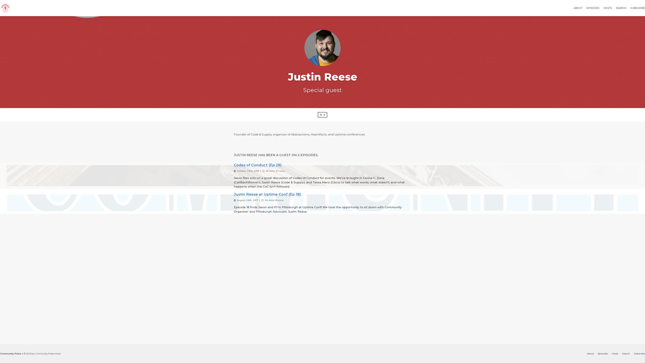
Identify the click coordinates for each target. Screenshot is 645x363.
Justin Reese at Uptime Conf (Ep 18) (267, 194)
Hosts (608, 8)
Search (621, 8)
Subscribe (637, 8)
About (578, 8)
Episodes (592, 8)
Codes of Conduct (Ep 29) (258, 165)
